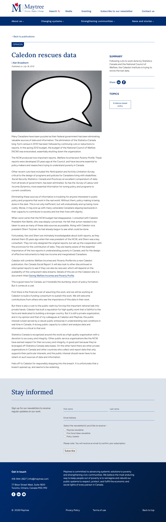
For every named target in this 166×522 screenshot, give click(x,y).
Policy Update (73, 436)
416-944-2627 (19, 478)
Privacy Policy (73, 510)
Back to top (148, 510)
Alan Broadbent (20, 62)
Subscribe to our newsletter (117, 11)
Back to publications (23, 36)
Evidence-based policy (120, 104)
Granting (86, 11)
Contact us (148, 11)
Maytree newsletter (75, 430)
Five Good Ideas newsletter (79, 433)
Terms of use (99, 510)
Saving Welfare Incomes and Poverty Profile (51, 275)
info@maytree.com (38, 478)
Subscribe (70, 450)
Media (68, 11)
